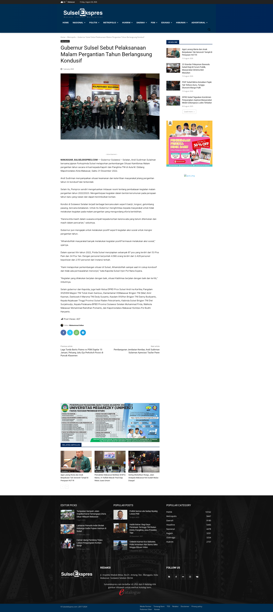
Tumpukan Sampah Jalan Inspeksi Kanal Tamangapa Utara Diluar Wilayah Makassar (91, 514)
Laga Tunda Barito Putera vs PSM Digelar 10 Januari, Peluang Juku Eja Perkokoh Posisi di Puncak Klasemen (82, 352)
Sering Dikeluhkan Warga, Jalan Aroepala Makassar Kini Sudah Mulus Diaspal (143, 478)
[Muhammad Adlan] (62, 325)
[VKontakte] (197, 577)
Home (63, 37)
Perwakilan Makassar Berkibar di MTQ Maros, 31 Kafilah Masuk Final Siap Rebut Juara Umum (110, 478)
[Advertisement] (110, 383)
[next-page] (67, 487)
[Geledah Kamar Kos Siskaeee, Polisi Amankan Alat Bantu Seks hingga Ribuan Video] (120, 545)
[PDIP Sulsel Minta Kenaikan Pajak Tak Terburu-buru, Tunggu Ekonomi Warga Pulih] (173, 85)
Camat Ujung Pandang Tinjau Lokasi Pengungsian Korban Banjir (90, 543)
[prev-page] (62, 487)
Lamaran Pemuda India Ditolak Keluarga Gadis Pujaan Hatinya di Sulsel (91, 528)
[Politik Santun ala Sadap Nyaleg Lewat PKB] (120, 515)
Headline (64, 471)
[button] (209, 29)
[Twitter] (70, 332)
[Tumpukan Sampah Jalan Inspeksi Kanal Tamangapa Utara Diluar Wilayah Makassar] (67, 515)
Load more (188, 111)
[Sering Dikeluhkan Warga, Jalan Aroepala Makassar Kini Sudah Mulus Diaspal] (144, 461)
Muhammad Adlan (76, 325)
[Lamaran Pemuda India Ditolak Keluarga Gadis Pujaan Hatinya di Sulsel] (67, 529)
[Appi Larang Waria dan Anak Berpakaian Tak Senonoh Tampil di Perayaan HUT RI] (76, 461)
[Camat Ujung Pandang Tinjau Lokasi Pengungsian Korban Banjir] (67, 543)
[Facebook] (63, 332)
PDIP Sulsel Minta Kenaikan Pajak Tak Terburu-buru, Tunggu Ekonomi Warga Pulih (197, 85)
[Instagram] (190, 577)
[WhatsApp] (76, 332)
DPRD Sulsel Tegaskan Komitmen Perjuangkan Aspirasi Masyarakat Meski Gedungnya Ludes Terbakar (197, 100)
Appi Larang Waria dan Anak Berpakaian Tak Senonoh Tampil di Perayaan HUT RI (74, 478)
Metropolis (71, 37)
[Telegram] (83, 332)
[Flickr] (183, 577)
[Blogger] (169, 577)
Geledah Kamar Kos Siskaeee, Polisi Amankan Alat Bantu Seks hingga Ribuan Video (144, 544)
